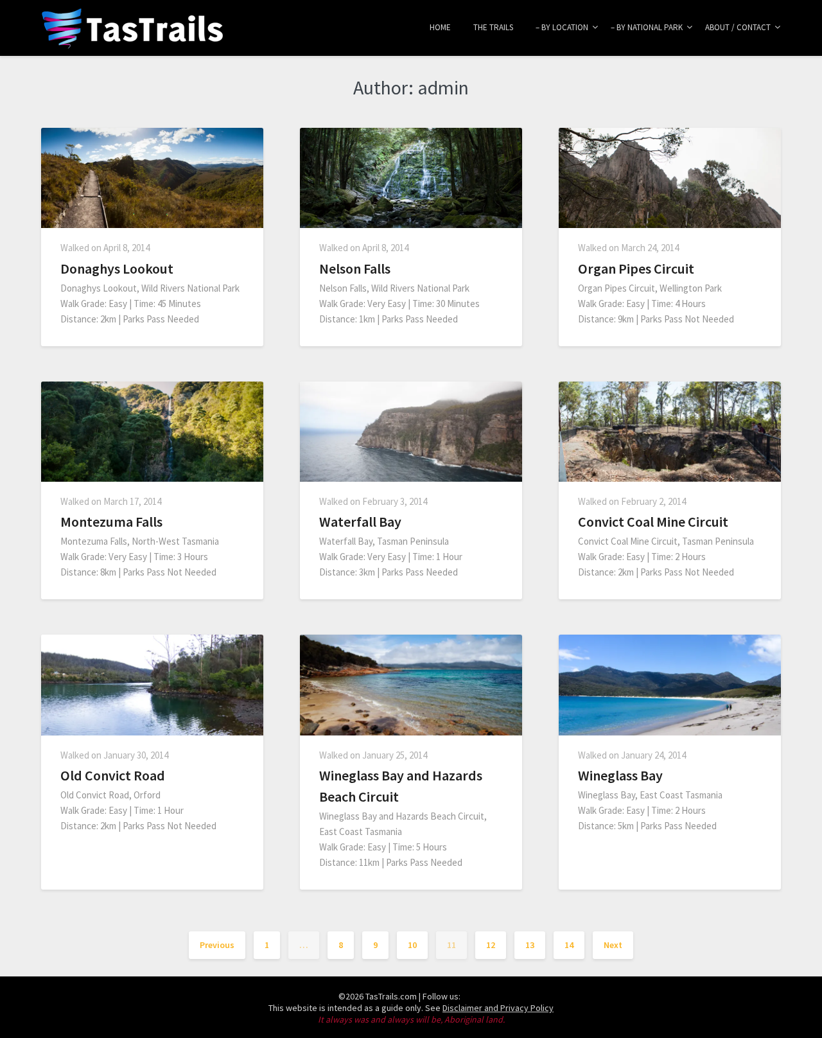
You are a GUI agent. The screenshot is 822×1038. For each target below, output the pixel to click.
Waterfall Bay (360, 522)
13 (529, 945)
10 (412, 945)
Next (613, 945)
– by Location (562, 27)
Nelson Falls (354, 268)
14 (568, 945)
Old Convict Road (112, 775)
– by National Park (647, 27)
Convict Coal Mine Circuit (653, 522)
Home (440, 27)
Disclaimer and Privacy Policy (498, 1008)
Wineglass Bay (620, 775)
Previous (217, 945)
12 (490, 945)
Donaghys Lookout (116, 268)
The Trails (493, 27)
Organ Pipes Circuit (636, 268)
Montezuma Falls (111, 522)
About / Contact (738, 27)
